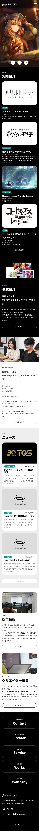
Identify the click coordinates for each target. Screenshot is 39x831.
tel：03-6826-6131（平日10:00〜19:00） (14, 803)
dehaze (35, 4)
